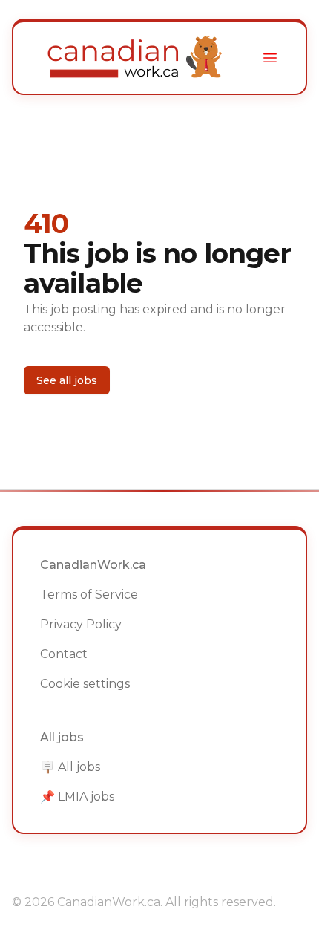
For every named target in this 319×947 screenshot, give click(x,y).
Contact (64, 654)
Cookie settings (85, 684)
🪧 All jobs (70, 767)
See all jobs (66, 380)
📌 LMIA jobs (77, 797)
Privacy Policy (81, 624)
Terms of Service (89, 595)
